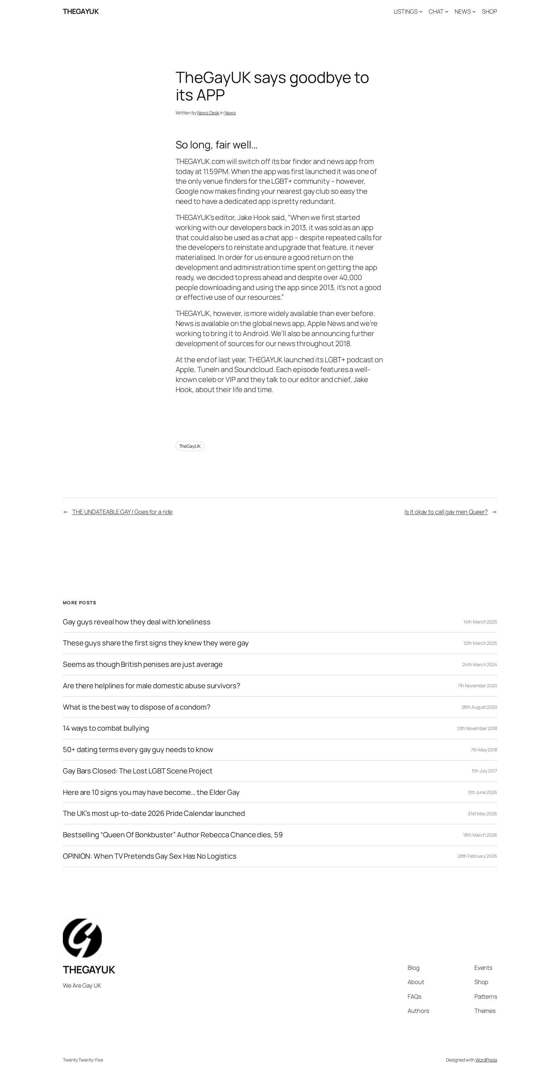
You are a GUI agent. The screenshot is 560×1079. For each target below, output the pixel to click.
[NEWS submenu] (474, 11)
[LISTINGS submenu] (421, 11)
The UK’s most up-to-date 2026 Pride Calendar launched (154, 813)
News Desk (208, 113)
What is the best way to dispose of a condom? (137, 707)
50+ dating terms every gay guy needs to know (138, 750)
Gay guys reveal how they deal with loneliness (137, 622)
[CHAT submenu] (447, 11)
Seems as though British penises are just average (143, 664)
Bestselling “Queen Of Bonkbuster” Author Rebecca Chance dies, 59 (173, 835)
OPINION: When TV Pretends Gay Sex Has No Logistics (150, 856)
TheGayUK (190, 446)
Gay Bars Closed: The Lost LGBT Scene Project (138, 771)
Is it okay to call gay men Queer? (446, 512)
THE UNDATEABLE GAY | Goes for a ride (122, 512)
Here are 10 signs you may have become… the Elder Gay (151, 792)
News (230, 113)
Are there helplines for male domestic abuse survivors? (151, 686)
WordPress (486, 1060)
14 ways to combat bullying (106, 728)
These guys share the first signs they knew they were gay (156, 643)
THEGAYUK (81, 11)
